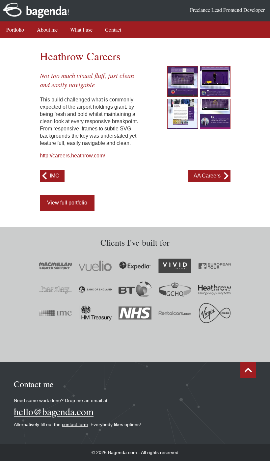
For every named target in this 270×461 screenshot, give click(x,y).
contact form (75, 424)
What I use (81, 29)
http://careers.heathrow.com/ (72, 155)
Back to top (248, 370)
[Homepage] (182, 81)
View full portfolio (67, 202)
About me (47, 29)
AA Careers (207, 175)
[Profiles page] (182, 114)
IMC (54, 175)
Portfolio (15, 29)
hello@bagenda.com (54, 411)
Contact (113, 29)
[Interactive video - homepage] (215, 81)
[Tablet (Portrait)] (215, 114)
